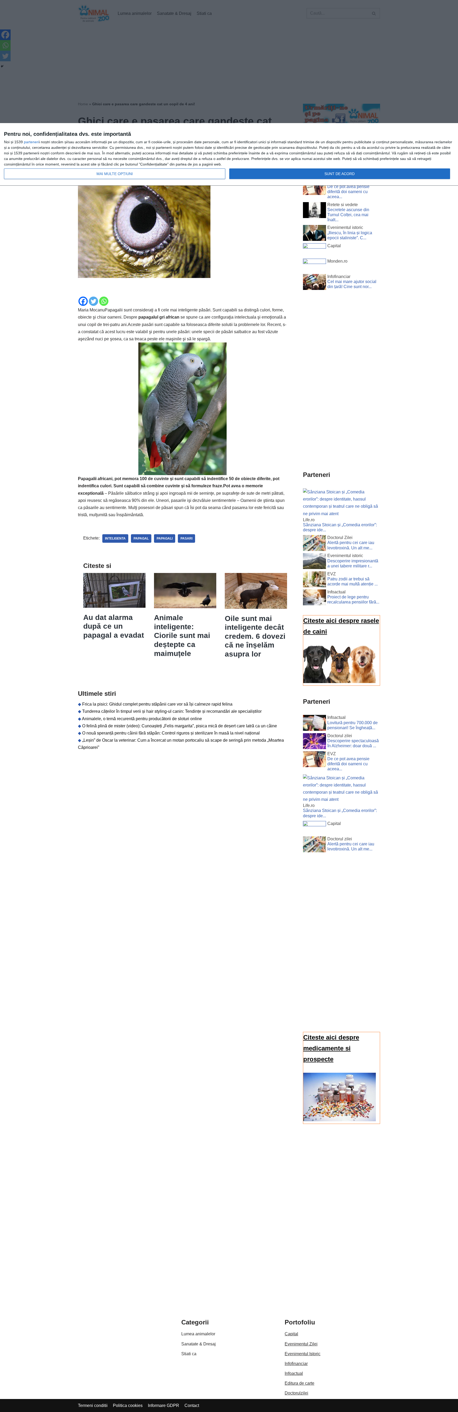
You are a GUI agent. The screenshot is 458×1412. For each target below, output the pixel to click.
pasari (186, 538)
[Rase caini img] (339, 681)
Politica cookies (128, 1405)
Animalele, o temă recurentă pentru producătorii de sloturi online (142, 718)
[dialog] (229, 154)
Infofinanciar (296, 1363)
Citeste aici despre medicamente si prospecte (331, 1048)
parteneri (31, 142)
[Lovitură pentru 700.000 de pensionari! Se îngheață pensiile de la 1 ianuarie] (314, 724)
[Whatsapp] (103, 301)
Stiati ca (188, 1354)
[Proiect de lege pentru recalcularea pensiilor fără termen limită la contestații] (314, 598)
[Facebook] (83, 301)
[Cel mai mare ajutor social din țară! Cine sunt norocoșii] (314, 283)
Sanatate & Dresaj (198, 1344)
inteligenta (115, 538)
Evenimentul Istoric (302, 1354)
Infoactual (294, 1373)
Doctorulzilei (296, 1393)
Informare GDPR (163, 1405)
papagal (141, 538)
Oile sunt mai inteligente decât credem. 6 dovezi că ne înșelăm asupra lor (255, 636)
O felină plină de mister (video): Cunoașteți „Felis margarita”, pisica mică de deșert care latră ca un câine (179, 726)
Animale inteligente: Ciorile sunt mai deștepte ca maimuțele (182, 635)
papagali (165, 538)
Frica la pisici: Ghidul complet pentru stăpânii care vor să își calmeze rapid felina (157, 704)
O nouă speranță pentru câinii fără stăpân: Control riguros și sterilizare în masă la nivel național (171, 733)
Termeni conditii (93, 1405)
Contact (191, 1405)
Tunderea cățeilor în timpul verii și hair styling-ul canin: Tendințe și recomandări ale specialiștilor (172, 711)
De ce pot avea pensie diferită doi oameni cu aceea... (348, 191)
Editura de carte (299, 1383)
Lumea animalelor (198, 1334)
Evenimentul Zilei (301, 1344)
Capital (291, 1334)
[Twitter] (93, 301)
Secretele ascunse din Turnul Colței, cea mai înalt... (348, 214)
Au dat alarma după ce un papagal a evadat (113, 626)
